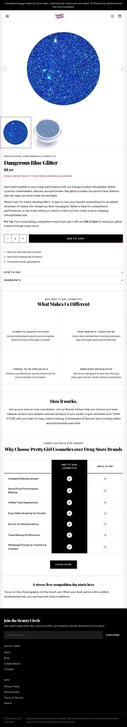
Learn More (63, 564)
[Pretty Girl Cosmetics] (60, 16)
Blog (6, 658)
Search (8, 703)
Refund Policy (12, 692)
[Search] (112, 16)
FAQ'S (7, 652)
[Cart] (119, 16)
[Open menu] (7, 16)
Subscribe (113, 635)
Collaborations (12, 663)
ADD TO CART (76, 238)
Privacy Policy (12, 686)
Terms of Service (13, 697)
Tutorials (9, 669)
